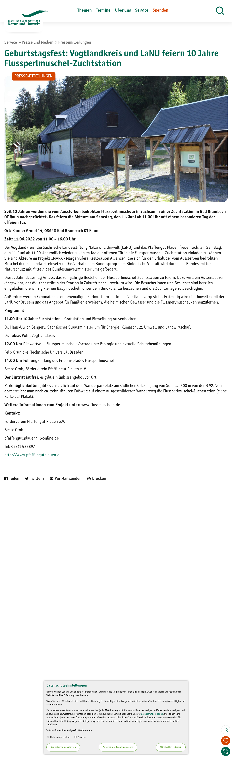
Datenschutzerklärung (152, 714)
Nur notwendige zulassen (63, 747)
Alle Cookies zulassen (170, 747)
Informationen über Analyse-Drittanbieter (67, 730)
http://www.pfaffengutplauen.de (32, 455)
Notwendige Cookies (60, 737)
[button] (220, 10)
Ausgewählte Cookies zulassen (118, 747)
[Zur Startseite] (23, 21)
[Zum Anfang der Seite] (225, 729)
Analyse (81, 737)
